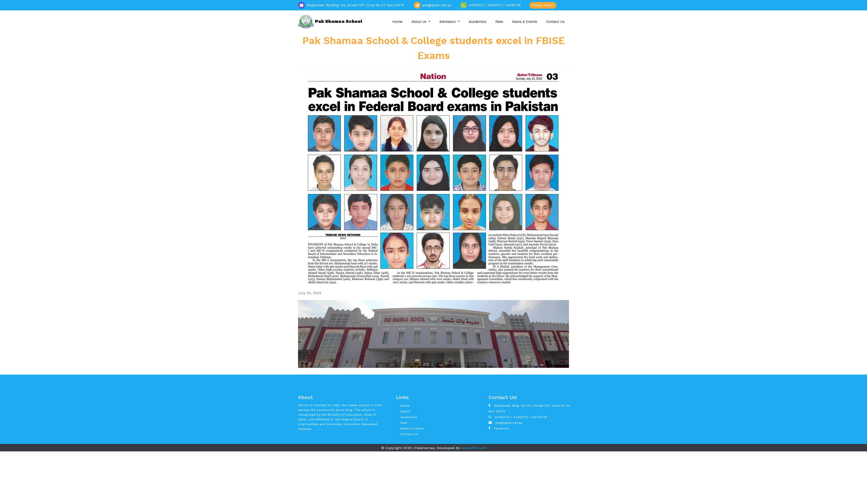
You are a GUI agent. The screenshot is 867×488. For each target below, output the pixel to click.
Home (397, 22)
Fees (499, 22)
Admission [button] (448, 22)
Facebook (501, 428)
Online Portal (543, 5)
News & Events (524, 22)
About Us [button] (419, 22)
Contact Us (555, 22)
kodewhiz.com (473, 448)
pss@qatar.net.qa (508, 423)
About (405, 411)
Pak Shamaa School (338, 21)
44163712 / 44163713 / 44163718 (521, 417)
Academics (477, 22)
